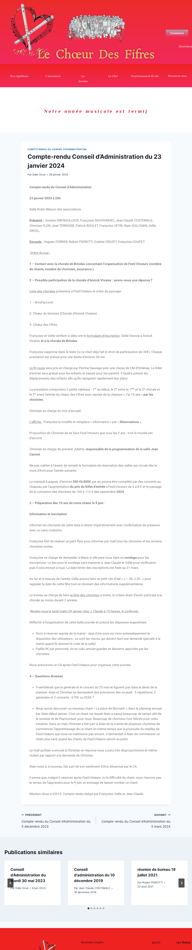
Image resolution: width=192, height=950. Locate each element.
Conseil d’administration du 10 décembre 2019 (94, 875)
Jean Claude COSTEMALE (94, 888)
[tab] (88, 908)
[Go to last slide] (11, 883)
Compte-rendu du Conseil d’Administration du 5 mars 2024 (135, 820)
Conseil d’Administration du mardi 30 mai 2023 (28, 875)
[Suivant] (181, 883)
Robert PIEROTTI (152, 882)
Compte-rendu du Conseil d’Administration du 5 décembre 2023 (56, 820)
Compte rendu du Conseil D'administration (57, 149)
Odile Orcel (38, 174)
